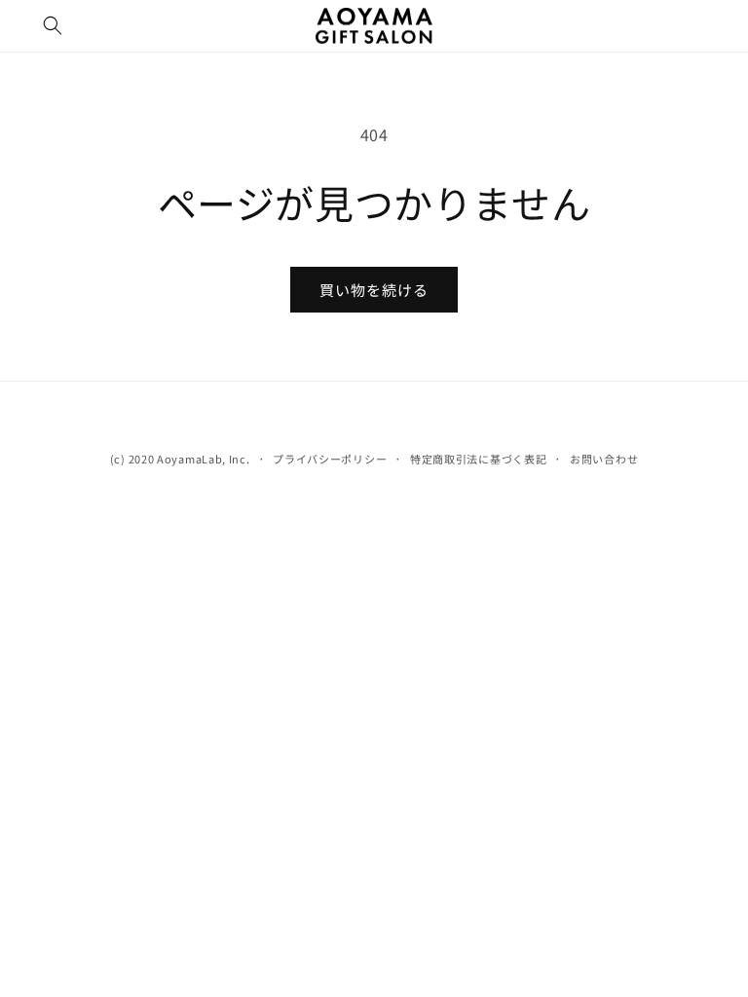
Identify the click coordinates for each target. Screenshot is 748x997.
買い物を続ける (374, 289)
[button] (52, 25)
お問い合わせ (604, 458)
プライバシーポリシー (330, 458)
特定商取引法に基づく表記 (478, 458)
